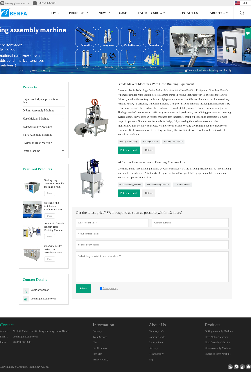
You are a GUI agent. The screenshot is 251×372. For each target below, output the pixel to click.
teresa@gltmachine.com (17, 3)
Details (148, 150)
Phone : (4, 342)
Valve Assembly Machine (37, 134)
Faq (151, 359)
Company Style (157, 337)
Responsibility (156, 354)
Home (54, 13)
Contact (7, 324)
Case (123, 13)
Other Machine (31, 150)
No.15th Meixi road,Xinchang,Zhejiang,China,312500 (41, 331)
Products (77, 13)
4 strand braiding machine (158, 184)
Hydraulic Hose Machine (37, 142)
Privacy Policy (100, 359)
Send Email (128, 149)
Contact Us (188, 13)
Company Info (156, 331)
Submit (83, 288)
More (49, 193)
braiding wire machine (173, 141)
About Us (217, 13)
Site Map (97, 354)
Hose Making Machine (36, 118)
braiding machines (150, 141)
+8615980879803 (47, 3)
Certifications (100, 348)
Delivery (97, 331)
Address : (5, 331)
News (103, 13)
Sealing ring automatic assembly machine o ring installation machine (54, 184)
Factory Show (150, 13)
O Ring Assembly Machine (38, 110)
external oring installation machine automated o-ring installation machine (54, 206)
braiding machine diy (128, 141)
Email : (4, 336)
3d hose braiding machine (130, 184)
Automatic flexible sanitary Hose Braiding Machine (54, 227)
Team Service (100, 337)
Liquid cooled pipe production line (40, 100)
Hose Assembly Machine (37, 126)
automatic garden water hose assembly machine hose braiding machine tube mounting (53, 249)
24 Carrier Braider (182, 184)
